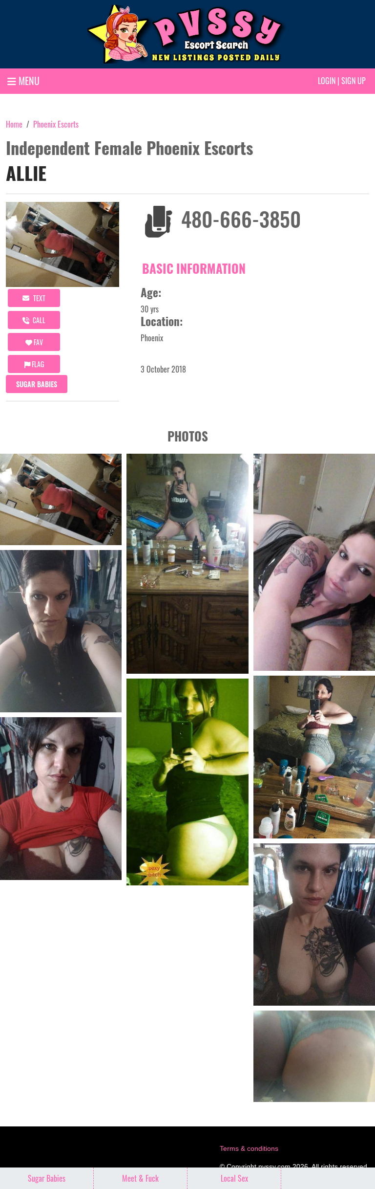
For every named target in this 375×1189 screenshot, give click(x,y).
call (38, 320)
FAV (37, 342)
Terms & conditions (249, 1148)
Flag (37, 364)
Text (38, 298)
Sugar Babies (36, 384)
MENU (28, 80)
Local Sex (234, 1178)
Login (326, 81)
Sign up (353, 81)
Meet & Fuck (140, 1178)
